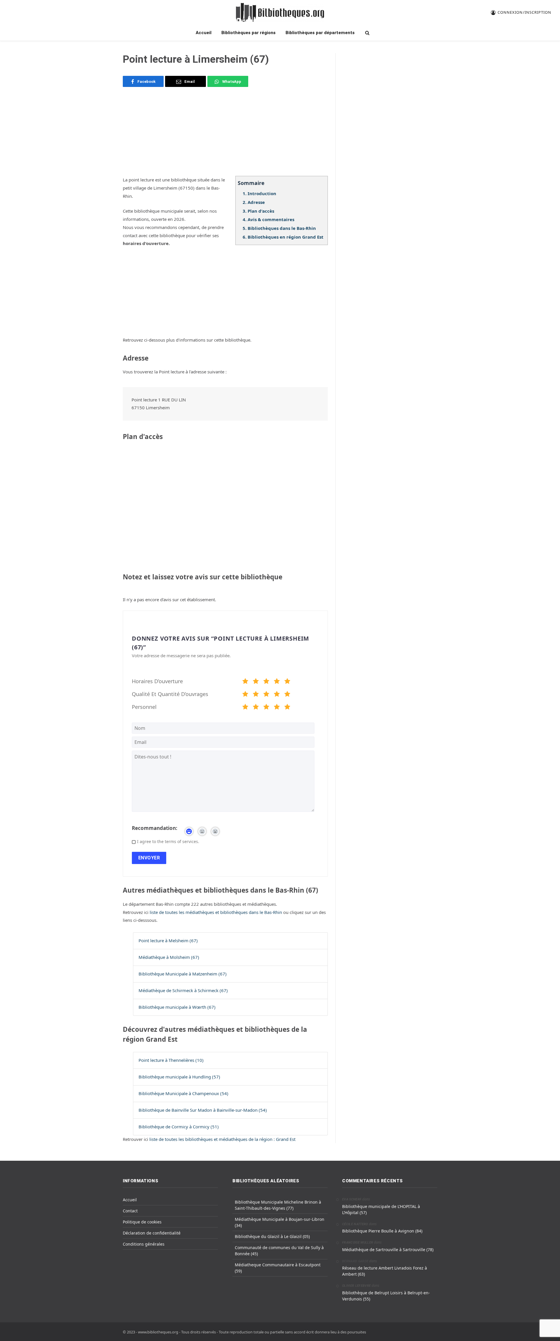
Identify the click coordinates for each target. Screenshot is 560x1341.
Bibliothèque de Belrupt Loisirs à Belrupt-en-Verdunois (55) (386, 1296)
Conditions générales (143, 1244)
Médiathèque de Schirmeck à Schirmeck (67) (183, 990)
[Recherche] (367, 32)
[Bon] (266, 682)
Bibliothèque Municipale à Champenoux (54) (183, 1093)
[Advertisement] (225, 135)
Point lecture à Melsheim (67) (168, 940)
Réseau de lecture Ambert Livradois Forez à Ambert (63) (384, 1271)
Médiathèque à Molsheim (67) (169, 957)
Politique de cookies (142, 1222)
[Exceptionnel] (287, 682)
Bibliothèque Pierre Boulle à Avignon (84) (382, 1231)
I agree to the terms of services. (168, 841)
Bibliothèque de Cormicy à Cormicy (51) (179, 1127)
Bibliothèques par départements (320, 32)
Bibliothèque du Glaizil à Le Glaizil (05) (272, 1236)
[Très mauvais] (245, 682)
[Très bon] (277, 682)
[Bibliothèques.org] (280, 12)
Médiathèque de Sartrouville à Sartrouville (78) (387, 1249)
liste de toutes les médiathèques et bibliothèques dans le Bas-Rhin (216, 912)
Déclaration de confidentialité (152, 1233)
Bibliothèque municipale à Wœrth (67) (177, 1007)
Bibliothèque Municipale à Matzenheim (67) (183, 974)
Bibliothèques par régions (248, 32)
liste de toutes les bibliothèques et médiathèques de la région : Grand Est (222, 1139)
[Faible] (256, 682)
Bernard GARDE (355, 1261)
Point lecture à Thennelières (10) (171, 1060)
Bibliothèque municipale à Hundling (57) (179, 1077)
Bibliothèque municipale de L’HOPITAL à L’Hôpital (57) (381, 1209)
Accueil (203, 32)
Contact (130, 1211)
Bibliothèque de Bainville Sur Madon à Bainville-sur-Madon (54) (203, 1110)
